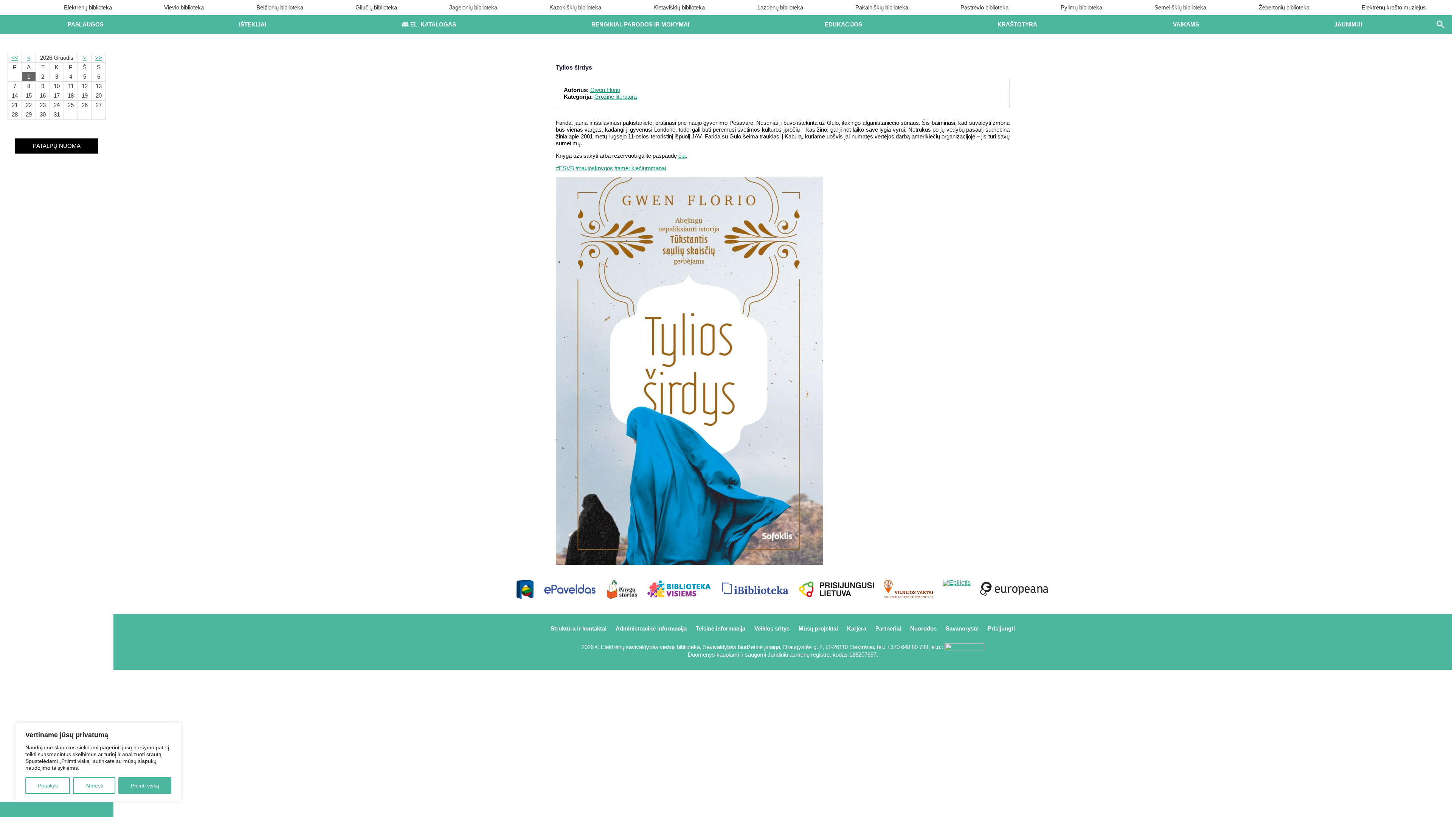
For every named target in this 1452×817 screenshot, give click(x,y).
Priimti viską (145, 786)
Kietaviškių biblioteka (679, 7)
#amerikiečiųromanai (640, 168)
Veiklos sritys (772, 628)
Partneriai (888, 628)
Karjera (856, 628)
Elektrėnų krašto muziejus (1394, 7)
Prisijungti (1001, 628)
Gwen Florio (605, 90)
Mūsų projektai (818, 628)
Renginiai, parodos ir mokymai (640, 24)
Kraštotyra (1017, 24)
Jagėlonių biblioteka (473, 7)
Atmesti (94, 786)
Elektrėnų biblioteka (88, 7)
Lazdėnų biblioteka (780, 7)
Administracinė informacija (651, 628)
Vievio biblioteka (184, 7)
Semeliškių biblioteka (1180, 7)
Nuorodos (923, 628)
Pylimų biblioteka (1081, 7)
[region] (98, 762)
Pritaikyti (48, 786)
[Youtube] (57, 809)
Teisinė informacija (720, 628)
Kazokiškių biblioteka (575, 7)
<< (14, 57)
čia (682, 155)
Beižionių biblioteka (279, 7)
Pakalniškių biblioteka (881, 7)
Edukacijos (843, 24)
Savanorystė (962, 628)
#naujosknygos (594, 168)
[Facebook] (31, 809)
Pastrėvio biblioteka (984, 7)
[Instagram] (82, 809)
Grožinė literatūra (615, 96)
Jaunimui (1348, 24)
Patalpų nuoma (57, 146)
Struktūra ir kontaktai (579, 628)
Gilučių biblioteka (376, 7)
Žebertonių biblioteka (1284, 7)
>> (98, 57)
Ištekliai (252, 24)
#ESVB (565, 168)
